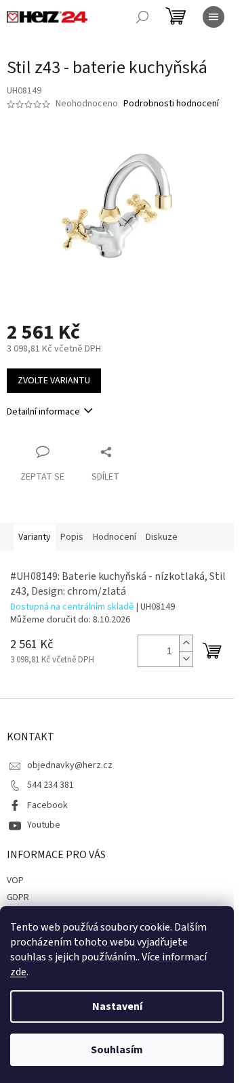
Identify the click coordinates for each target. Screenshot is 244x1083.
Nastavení (117, 1006)
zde (18, 971)
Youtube (43, 825)
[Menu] (213, 16)
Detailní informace (43, 412)
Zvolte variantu (54, 380)
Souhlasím (117, 1049)
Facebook (47, 805)
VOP (15, 880)
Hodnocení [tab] (114, 537)
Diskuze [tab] (162, 537)
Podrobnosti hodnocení (171, 104)
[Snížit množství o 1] (185, 658)
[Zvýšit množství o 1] (185, 643)
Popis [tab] (71, 537)
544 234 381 (50, 785)
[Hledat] (142, 16)
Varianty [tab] (34, 537)
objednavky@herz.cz (70, 765)
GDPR (18, 897)
